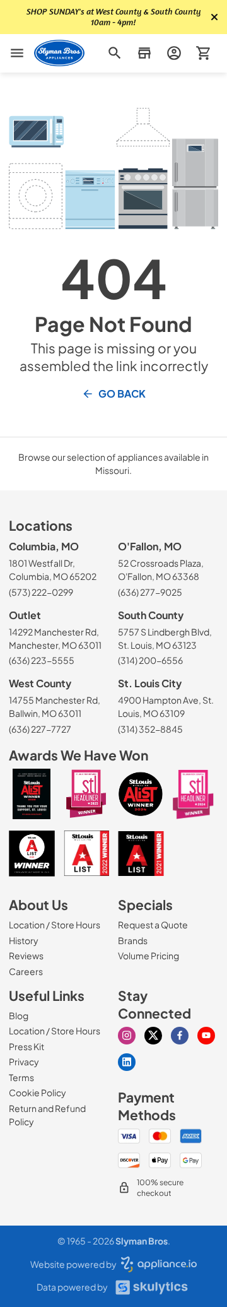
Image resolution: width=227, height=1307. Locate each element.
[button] (144, 53)
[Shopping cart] (203, 53)
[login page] (174, 53)
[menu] (17, 53)
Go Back (122, 393)
